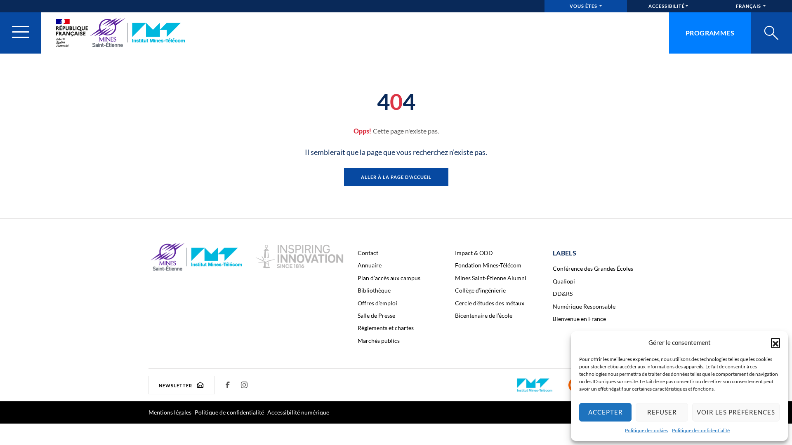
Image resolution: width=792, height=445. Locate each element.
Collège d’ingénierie (480, 290)
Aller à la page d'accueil (396, 177)
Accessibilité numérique (298, 412)
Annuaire (370, 265)
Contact (368, 252)
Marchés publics (379, 340)
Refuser (662, 412)
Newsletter (175, 385)
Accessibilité (666, 6)
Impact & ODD (474, 252)
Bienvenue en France (579, 318)
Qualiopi (564, 281)
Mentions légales (169, 412)
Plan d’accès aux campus (389, 277)
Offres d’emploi (377, 303)
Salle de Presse (376, 315)
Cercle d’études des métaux (489, 303)
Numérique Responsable (584, 306)
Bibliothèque (374, 290)
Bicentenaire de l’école (483, 315)
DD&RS (563, 293)
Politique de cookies (646, 430)
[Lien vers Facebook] (228, 384)
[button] (775, 342)
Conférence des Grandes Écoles (593, 268)
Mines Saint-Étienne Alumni (490, 277)
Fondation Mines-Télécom (488, 265)
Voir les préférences (736, 412)
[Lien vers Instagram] (244, 384)
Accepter (605, 412)
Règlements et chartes (386, 327)
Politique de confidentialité (701, 430)
